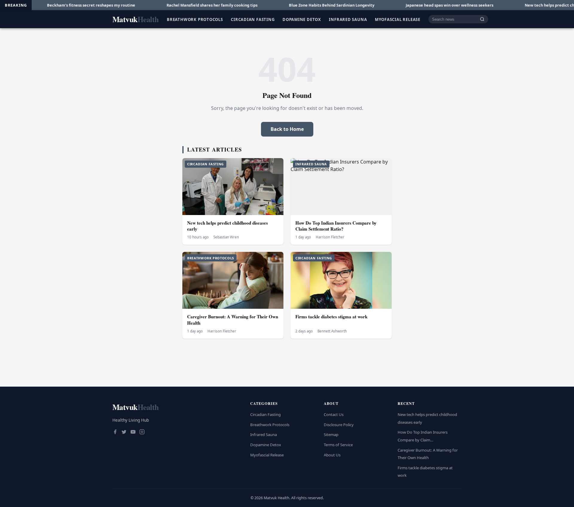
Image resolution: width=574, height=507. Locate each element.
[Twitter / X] (124, 432)
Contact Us (334, 414)
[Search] (482, 19)
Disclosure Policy (339, 424)
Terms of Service (338, 444)
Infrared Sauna (348, 19)
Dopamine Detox (302, 19)
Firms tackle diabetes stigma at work (331, 316)
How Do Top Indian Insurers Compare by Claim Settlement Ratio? (336, 226)
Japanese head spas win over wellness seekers (428, 5)
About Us (332, 455)
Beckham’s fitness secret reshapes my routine (70, 5)
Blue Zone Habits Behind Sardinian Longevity (310, 5)
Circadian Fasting (252, 19)
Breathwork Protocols (195, 19)
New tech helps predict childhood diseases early (227, 226)
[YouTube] (133, 432)
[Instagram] (142, 432)
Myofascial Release (397, 19)
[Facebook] (115, 432)
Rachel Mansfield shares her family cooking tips (191, 5)
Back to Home (287, 129)
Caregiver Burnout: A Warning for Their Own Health (232, 319)
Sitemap (331, 434)
